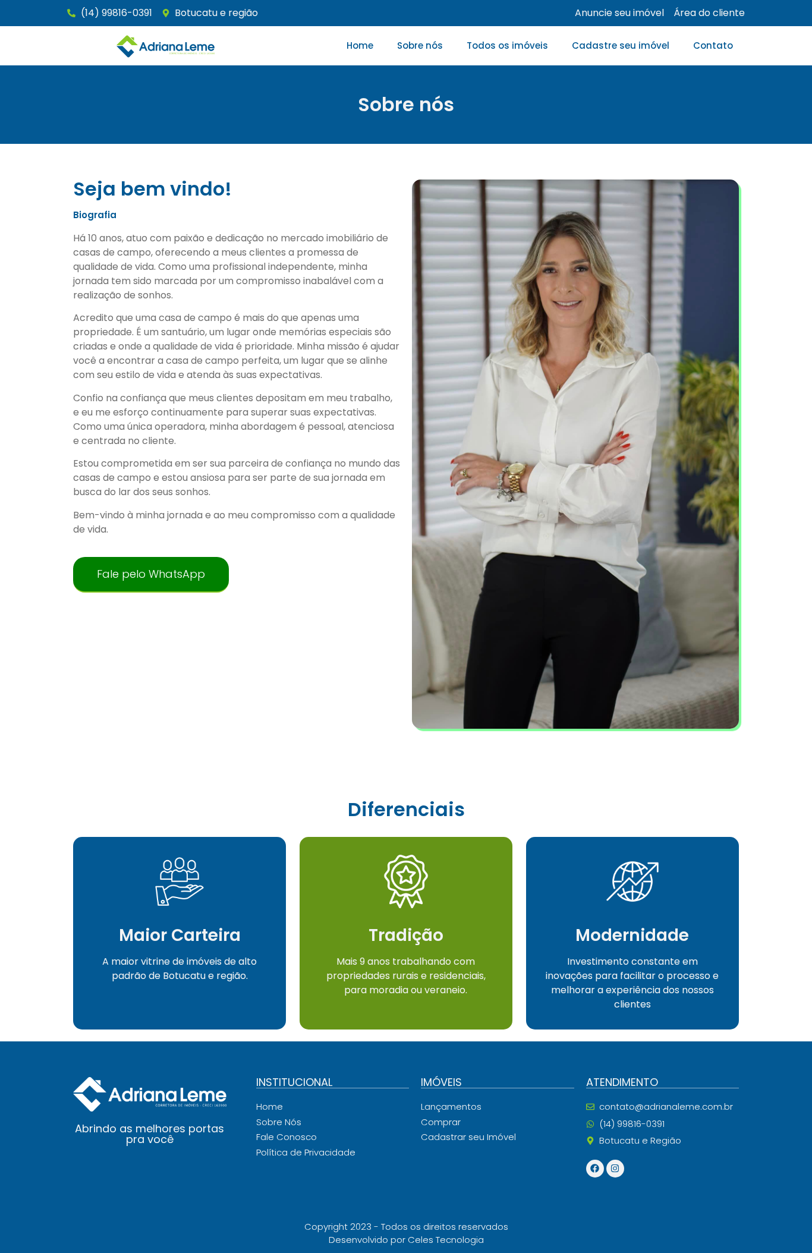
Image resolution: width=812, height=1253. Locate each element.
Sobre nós (420, 45)
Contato (713, 45)
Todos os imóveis (507, 45)
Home (360, 45)
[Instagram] (615, 1169)
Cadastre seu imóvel (620, 45)
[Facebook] (595, 1169)
